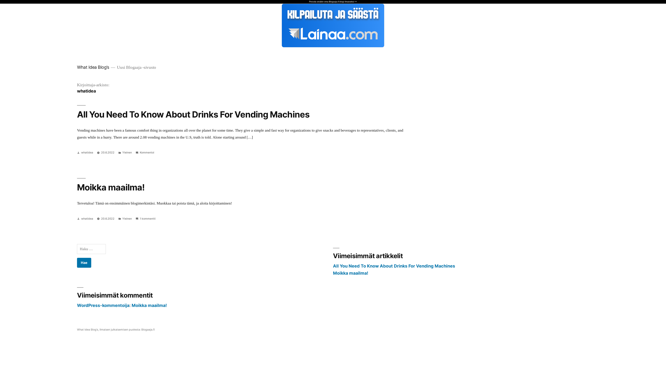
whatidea (87, 152)
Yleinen (127, 152)
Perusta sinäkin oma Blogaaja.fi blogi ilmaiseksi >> (333, 2)
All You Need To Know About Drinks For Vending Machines (193, 114)
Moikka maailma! (111, 187)
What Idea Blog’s (93, 67)
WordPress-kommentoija (103, 305)
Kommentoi (147, 152)
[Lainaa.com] (333, 46)
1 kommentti (148, 218)
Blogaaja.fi (148, 329)
